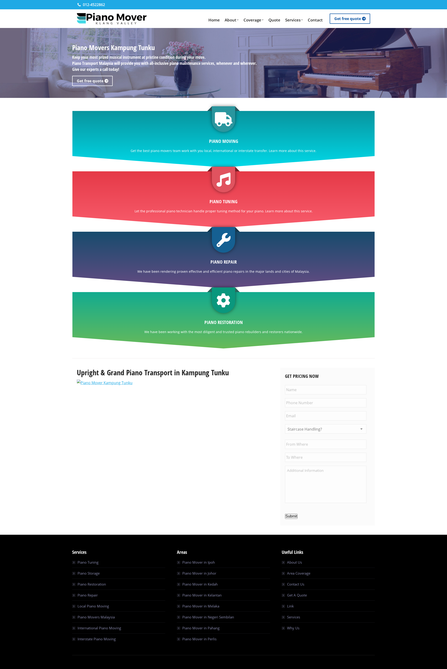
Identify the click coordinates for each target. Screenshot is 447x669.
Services (293, 617)
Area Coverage (298, 573)
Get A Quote (297, 595)
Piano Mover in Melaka (200, 606)
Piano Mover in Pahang (201, 628)
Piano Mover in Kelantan (202, 595)
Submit (291, 516)
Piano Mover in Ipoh (198, 562)
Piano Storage (89, 573)
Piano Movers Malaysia (96, 617)
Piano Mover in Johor (199, 573)
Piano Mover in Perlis (199, 639)
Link (290, 606)
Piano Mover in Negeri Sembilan (208, 617)
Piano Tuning (88, 562)
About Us (294, 562)
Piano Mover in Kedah (200, 584)
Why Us (293, 628)
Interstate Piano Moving (97, 639)
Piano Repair (88, 595)
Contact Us (295, 584)
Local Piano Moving (93, 606)
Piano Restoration (92, 584)
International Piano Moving (99, 628)
